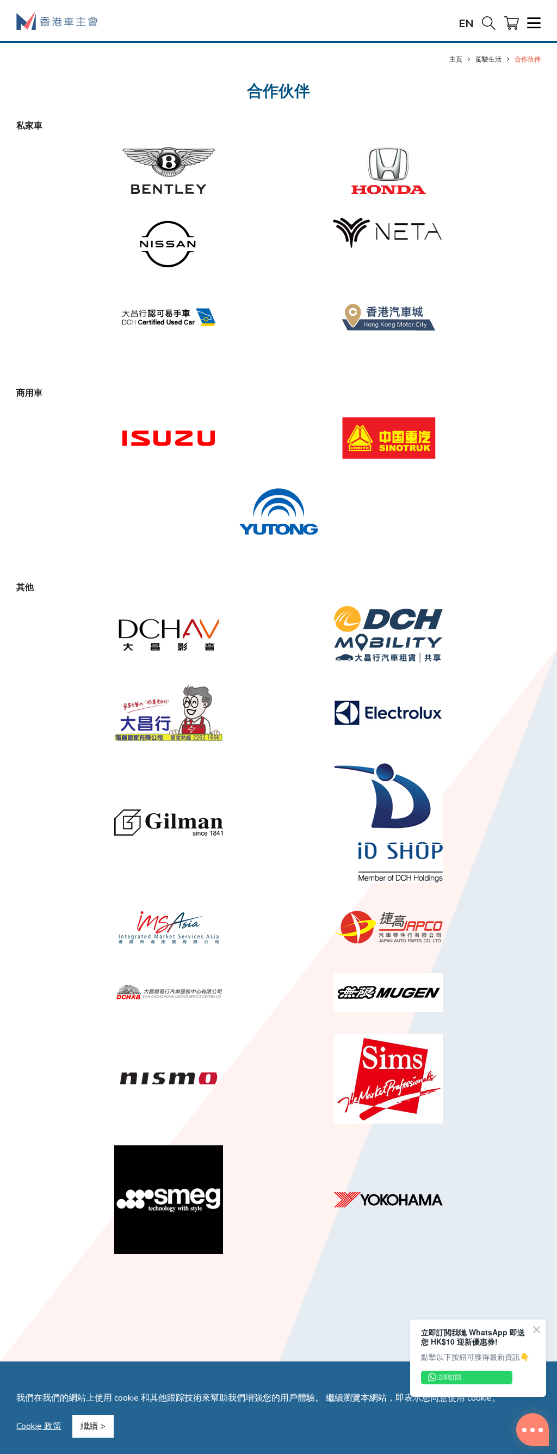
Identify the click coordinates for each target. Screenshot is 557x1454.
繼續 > (93, 1426)
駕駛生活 (488, 59)
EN (466, 23)
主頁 (455, 59)
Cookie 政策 (38, 1426)
